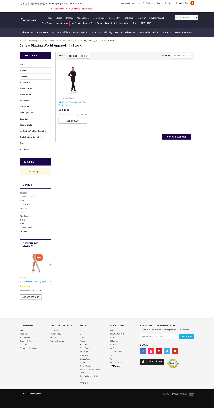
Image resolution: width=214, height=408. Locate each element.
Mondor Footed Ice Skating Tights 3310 (35, 282)
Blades (59, 18)
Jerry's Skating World (70, 41)
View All (25, 232)
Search (196, 17)
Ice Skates (128, 18)
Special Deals (61, 23)
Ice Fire (22, 212)
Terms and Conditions (149, 32)
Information (42, 32)
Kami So (23, 208)
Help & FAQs (55, 330)
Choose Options (30, 297)
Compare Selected (176, 137)
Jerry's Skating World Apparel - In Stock (98, 41)
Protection (141, 18)
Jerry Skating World (27, 197)
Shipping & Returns (113, 32)
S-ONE (22, 220)
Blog (21, 330)
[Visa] (175, 394)
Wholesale (130, 32)
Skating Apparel (156, 18)
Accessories (83, 18)
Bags (50, 18)
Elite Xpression (25, 216)
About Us (167, 32)
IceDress (23, 193)
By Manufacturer (51, 41)
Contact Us (95, 32)
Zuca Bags (46, 23)
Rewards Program (183, 32)
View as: (63, 56)
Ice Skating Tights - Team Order (86, 23)
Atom (22, 224)
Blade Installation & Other (117, 23)
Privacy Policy (80, 32)
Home (22, 41)
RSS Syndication (26, 337)
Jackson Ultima (26, 228)
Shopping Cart (184, 3)
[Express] (183, 394)
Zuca (22, 201)
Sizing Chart (27, 32)
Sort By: (166, 56)
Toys (135, 23)
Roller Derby (114, 18)
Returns (53, 337)
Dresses (69, 18)
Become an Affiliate (60, 32)
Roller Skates (98, 18)
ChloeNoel (24, 204)
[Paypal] (166, 394)
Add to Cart (73, 121)
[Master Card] (191, 394)
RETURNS (145, 23)
